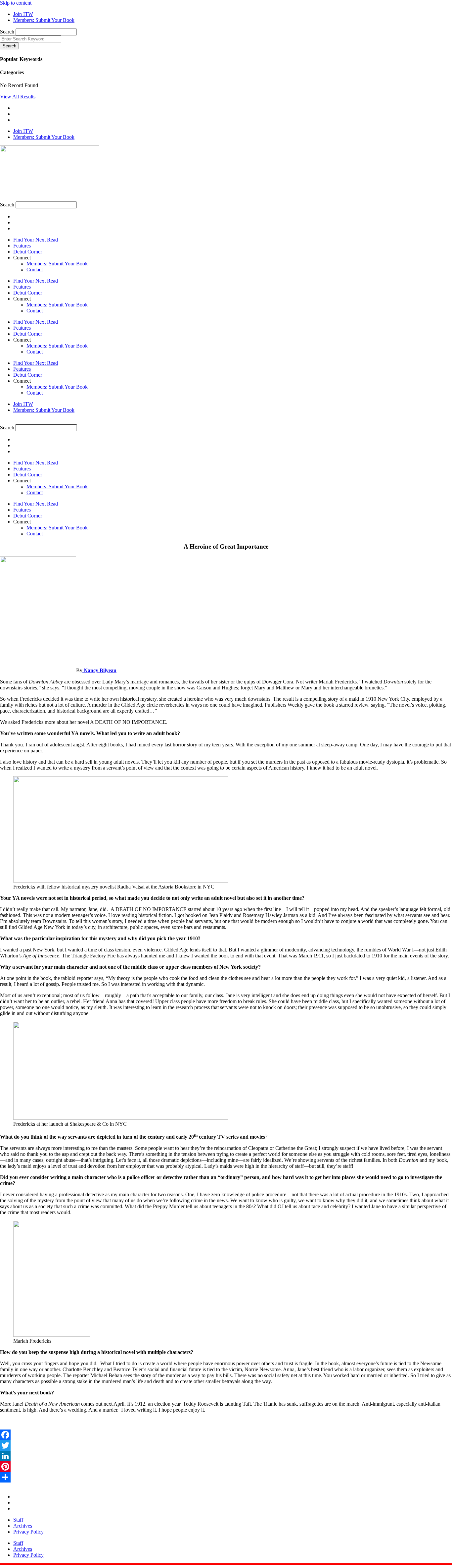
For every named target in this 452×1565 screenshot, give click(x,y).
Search (7, 31)
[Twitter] (226, 1445)
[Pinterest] (226, 1466)
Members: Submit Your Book (57, 263)
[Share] (226, 1477)
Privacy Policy (28, 1532)
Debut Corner (27, 251)
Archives (22, 1526)
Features (22, 245)
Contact (34, 269)
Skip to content (15, 3)
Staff (18, 1520)
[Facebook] (226, 1435)
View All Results (17, 96)
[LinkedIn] (226, 1456)
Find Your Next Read (35, 240)
